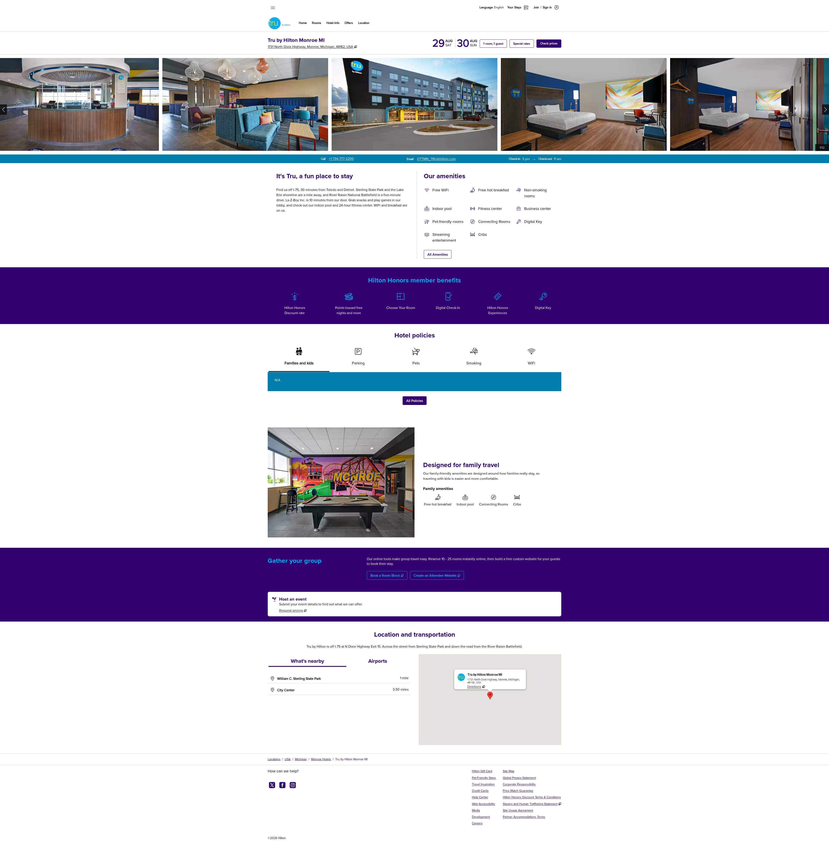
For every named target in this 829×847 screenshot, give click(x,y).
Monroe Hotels (321, 759)
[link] (341, 158)
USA (288, 759)
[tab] (299, 358)
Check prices (550, 43)
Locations (274, 759)
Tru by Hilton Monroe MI (351, 759)
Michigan (301, 759)
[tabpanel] (414, 381)
